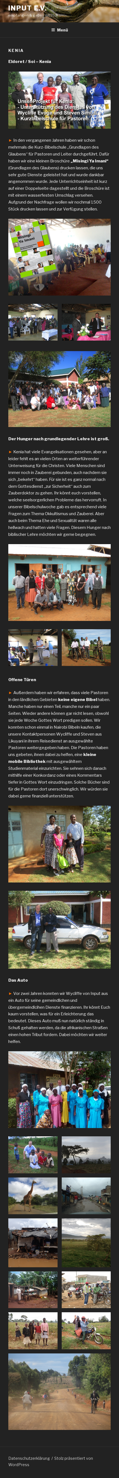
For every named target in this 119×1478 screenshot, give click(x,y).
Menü (62, 30)
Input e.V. (27, 8)
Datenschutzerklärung (29, 1458)
